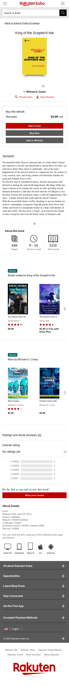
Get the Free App (13, 606)
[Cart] (63, 3)
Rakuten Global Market (50, 650)
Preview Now (25, 97)
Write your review (34, 495)
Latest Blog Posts (14, 586)
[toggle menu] (5, 3)
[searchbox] (34, 13)
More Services (33, 654)
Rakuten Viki (11, 650)
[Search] (63, 13)
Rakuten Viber (28, 650)
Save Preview (47, 97)
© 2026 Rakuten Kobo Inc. (16, 638)
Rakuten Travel (15, 654)
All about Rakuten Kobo (17, 566)
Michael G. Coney (36, 91)
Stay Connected (13, 596)
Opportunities (11, 576)
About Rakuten (51, 654)
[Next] (65, 309)
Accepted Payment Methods (20, 617)
